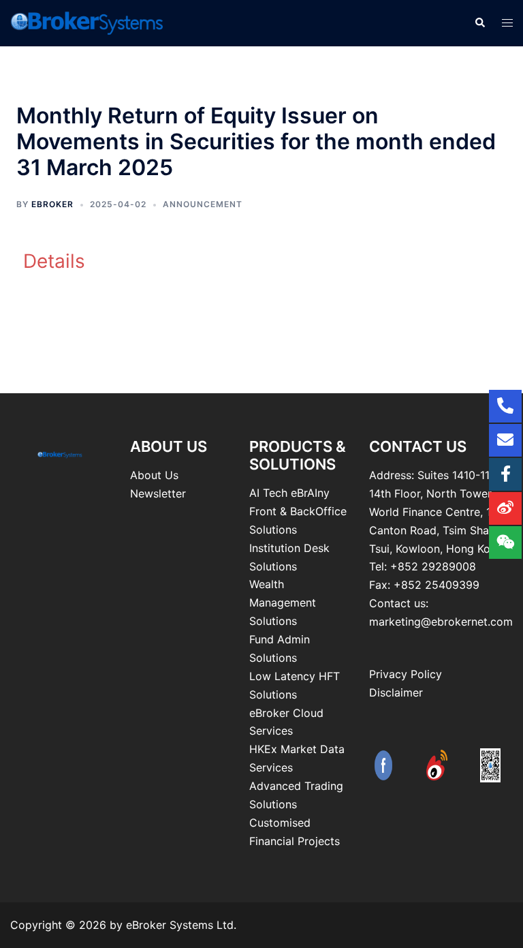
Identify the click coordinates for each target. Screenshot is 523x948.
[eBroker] (87, 22)
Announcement (202, 204)
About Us (154, 475)
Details (54, 261)
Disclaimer (396, 692)
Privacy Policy (405, 674)
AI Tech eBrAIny (289, 493)
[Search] (479, 23)
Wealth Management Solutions (282, 602)
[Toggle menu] (507, 23)
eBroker (52, 204)
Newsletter (158, 493)
